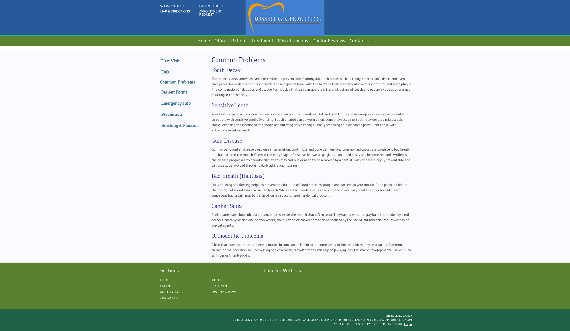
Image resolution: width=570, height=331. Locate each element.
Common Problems (177, 82)
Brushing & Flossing (180, 125)
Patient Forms (174, 92)
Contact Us (169, 298)
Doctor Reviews (224, 292)
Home (164, 280)
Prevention (171, 114)
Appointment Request (210, 13)
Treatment (220, 286)
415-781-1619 (173, 6)
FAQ (165, 72)
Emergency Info (176, 103)
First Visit (170, 60)
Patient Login (211, 6)
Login (408, 324)
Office (217, 280)
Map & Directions (175, 11)
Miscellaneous (171, 292)
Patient (166, 286)
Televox (397, 323)
